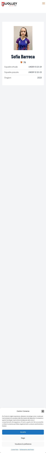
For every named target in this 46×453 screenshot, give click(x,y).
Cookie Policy (15, 449)
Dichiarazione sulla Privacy (27, 449)
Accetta (23, 432)
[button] (43, 411)
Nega (23, 438)
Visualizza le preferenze (23, 444)
